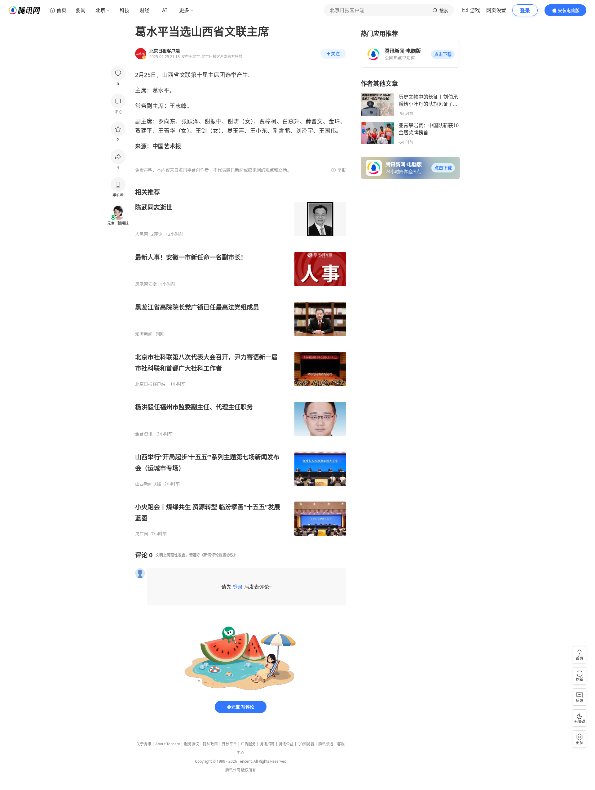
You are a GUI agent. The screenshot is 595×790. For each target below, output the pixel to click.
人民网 (141, 234)
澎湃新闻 (143, 334)
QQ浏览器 (306, 744)
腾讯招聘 (267, 744)
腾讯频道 (325, 744)
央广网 (141, 534)
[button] (443, 54)
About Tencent (167, 744)
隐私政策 (210, 744)
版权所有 (248, 770)
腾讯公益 (286, 744)
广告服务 (248, 744)
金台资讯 (143, 434)
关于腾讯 (143, 744)
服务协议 (191, 744)
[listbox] (240, 362)
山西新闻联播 (148, 484)
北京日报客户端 (150, 384)
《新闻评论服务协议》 (218, 555)
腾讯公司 (232, 770)
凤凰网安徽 (146, 284)
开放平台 (229, 744)
